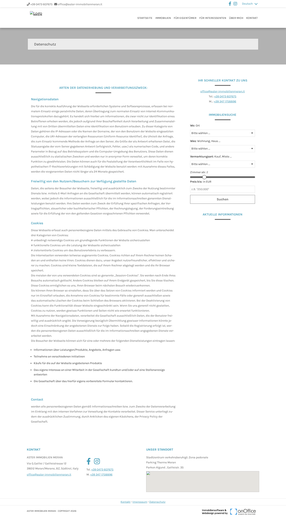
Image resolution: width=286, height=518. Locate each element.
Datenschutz (157, 501)
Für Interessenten (212, 17)
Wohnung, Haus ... (205, 141)
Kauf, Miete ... (211, 156)
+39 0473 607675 (41, 4)
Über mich (236, 17)
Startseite (144, 17)
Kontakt (252, 17)
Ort (195, 125)
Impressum (140, 501)
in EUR (200, 181)
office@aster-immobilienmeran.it (80, 4)
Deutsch (247, 3)
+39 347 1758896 (225, 101)
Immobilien (163, 17)
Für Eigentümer (185, 17)
